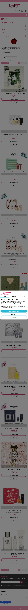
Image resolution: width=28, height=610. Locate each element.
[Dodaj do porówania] (17, 102)
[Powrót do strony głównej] (2, 19)
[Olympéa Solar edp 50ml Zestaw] (14, 203)
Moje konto (4, 594)
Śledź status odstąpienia (5, 603)
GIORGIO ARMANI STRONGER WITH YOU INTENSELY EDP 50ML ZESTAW (14, 511)
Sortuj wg (3, 57)
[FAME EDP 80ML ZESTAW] (14, 455)
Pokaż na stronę (4, 59)
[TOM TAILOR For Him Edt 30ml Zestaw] (14, 414)
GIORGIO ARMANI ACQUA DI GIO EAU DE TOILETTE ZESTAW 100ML (14, 553)
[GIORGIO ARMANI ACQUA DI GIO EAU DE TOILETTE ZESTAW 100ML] (14, 538)
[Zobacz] (11, 102)
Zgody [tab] (5, 296)
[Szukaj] (16, 11)
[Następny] (26, 63)
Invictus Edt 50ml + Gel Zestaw (13, 345)
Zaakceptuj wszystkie (14, 311)
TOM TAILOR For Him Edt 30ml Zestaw (13, 428)
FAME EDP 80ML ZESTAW (14, 469)
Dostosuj (13, 314)
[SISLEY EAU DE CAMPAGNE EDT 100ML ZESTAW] (14, 79)
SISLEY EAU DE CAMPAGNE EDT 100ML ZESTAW (14, 93)
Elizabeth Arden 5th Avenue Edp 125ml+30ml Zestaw (14, 387)
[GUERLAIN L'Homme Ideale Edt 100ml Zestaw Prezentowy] (14, 120)
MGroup (25, 608)
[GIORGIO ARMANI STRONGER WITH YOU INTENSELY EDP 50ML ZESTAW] (14, 496)
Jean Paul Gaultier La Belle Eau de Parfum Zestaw (14, 177)
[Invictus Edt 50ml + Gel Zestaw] (14, 330)
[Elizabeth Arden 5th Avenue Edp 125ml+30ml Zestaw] (14, 371)
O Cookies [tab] (23, 296)
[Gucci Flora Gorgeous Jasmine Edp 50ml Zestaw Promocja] (14, 285)
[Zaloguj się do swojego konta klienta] (22, 11)
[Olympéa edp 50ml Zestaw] (14, 244)
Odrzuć (14, 317)
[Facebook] (19, 11)
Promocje (5, 29)
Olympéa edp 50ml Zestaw (13, 259)
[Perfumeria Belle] (13, 6)
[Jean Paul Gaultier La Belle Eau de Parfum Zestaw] (14, 162)
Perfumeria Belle (4, 608)
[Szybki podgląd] (14, 90)
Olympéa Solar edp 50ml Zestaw (14, 218)
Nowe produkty (6, 36)
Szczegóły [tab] (14, 296)
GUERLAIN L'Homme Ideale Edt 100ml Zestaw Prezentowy (14, 135)
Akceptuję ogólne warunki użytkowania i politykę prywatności (14, 585)
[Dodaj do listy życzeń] (14, 102)
